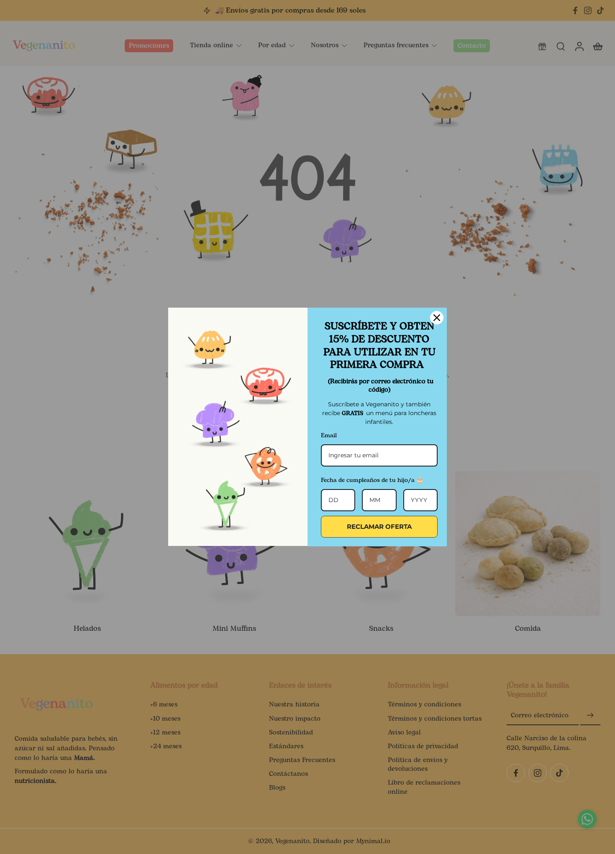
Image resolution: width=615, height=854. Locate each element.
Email (329, 435)
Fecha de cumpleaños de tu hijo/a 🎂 (372, 480)
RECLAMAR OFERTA (379, 526)
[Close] (437, 318)
